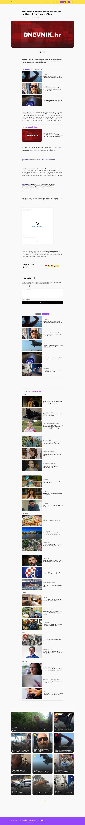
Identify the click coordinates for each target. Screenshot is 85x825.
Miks (47, 2)
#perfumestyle (25, 188)
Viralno (43, 2)
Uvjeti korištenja (29, 822)
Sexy (57, 2)
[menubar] (72, 2)
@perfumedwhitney (26, 159)
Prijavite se (42, 302)
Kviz (50, 2)
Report (53, 2)
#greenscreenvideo (50, 187)
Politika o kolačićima (44, 822)
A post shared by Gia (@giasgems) (37, 241)
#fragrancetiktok (31, 188)
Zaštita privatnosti (36, 822)
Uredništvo (13, 822)
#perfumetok (38, 188)
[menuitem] (72, 2)
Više (42, 800)
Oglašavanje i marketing (21, 822)
